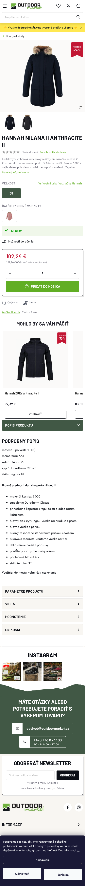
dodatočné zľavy (27, 27)
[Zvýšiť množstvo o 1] (75, 273)
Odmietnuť (22, 874)
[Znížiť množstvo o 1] (9, 273)
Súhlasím (63, 875)
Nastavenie (43, 860)
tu (78, 850)
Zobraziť (35, 414)
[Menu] (5, 6)
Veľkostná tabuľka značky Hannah (60, 183)
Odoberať (67, 775)
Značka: (11, 312)
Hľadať (78, 16)
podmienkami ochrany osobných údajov (42, 788)
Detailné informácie (14, 172)
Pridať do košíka (45, 286)
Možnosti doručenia (21, 241)
